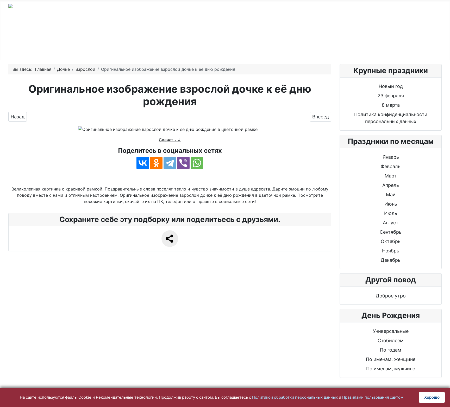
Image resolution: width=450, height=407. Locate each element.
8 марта (391, 105)
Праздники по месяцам (212, 47)
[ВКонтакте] (142, 163)
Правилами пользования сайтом (372, 397)
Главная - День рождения (78, 32)
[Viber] (183, 163)
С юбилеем (183, 32)
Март (391, 176)
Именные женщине (301, 32)
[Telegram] (170, 163)
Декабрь (391, 260)
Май (391, 194)
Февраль (391, 166)
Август (390, 222)
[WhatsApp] (197, 163)
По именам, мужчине (390, 368)
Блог (264, 47)
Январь (391, 157)
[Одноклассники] (156, 163)
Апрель (390, 185)
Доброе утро (391, 295)
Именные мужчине (237, 32)
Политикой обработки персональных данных (295, 397)
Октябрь (391, 241)
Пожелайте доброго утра (372, 32)
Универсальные (391, 331)
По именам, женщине (390, 359)
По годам (138, 32)
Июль (390, 213)
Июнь (390, 204)
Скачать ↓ (170, 139)
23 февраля (391, 95)
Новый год (391, 86)
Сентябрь (391, 232)
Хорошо (432, 397)
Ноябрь (390, 250)
